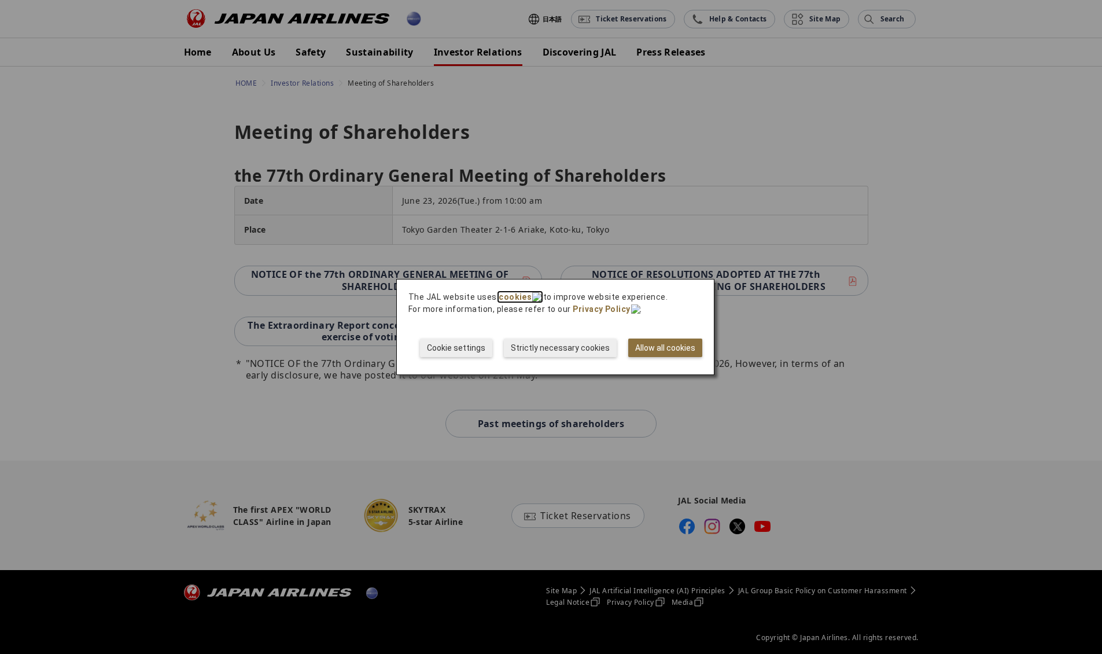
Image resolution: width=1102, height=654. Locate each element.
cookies (515, 297)
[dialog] (555, 327)
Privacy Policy (602, 309)
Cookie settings (456, 347)
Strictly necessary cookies (560, 347)
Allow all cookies (665, 347)
